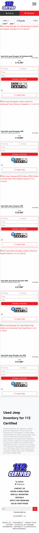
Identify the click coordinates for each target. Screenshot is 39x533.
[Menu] (34, 4)
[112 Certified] (9, 5)
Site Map (9, 525)
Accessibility (18, 523)
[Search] (35, 509)
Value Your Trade (19, 503)
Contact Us (19, 488)
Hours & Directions (19, 491)
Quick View (21, 95)
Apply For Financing (19, 500)
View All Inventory (19, 494)
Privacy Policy (31, 523)
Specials (19, 497)
